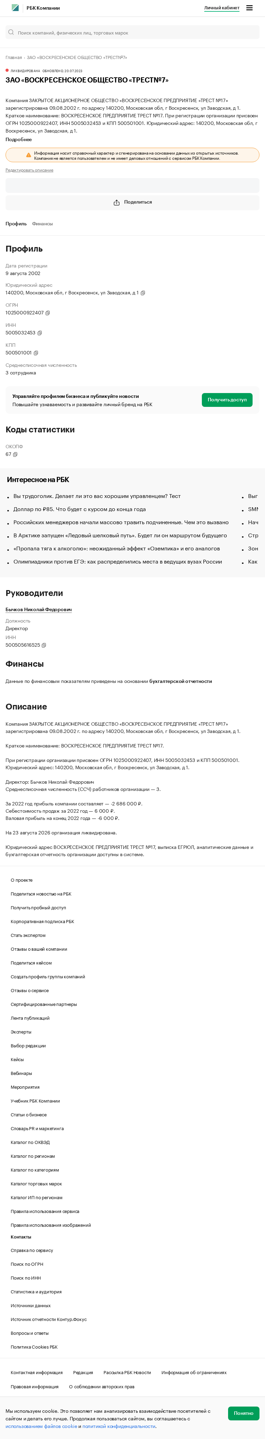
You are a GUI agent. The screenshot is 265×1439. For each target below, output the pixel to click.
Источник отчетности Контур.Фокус (49, 1318)
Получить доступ (227, 400)
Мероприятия (25, 1086)
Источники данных (31, 1304)
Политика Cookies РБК (34, 1346)
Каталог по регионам (33, 1155)
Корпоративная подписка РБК (42, 920)
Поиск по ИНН (26, 1277)
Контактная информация (37, 1371)
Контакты (21, 1237)
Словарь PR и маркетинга (37, 1127)
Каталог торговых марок (36, 1182)
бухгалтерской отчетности (180, 681)
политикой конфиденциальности (118, 1425)
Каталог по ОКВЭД (30, 1141)
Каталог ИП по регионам (36, 1196)
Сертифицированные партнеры (44, 1003)
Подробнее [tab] (19, 139)
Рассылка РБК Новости (127, 1371)
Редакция (83, 1371)
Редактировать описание (29, 169)
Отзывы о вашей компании (39, 948)
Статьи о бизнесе (29, 1113)
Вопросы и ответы (30, 1332)
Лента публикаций (30, 1017)
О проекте (21, 879)
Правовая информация (35, 1385)
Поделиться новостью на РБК (41, 893)
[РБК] (15, 7)
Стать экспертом (28, 934)
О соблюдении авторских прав (102, 1385)
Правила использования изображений (51, 1224)
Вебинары (21, 1072)
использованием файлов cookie (41, 1425)
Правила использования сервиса (45, 1210)
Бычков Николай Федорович (39, 609)
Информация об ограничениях (194, 1371)
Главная (14, 56)
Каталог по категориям (35, 1169)
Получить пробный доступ (38, 906)
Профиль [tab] (16, 224)
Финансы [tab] (42, 224)
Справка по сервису (32, 1249)
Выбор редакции (28, 1044)
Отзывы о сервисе (30, 989)
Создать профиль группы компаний (48, 975)
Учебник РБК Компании (35, 1100)
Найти (247, 32)
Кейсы (17, 1058)
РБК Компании (43, 8)
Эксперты (21, 1031)
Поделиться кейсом (31, 962)
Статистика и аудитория (36, 1291)
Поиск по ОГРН (27, 1263)
